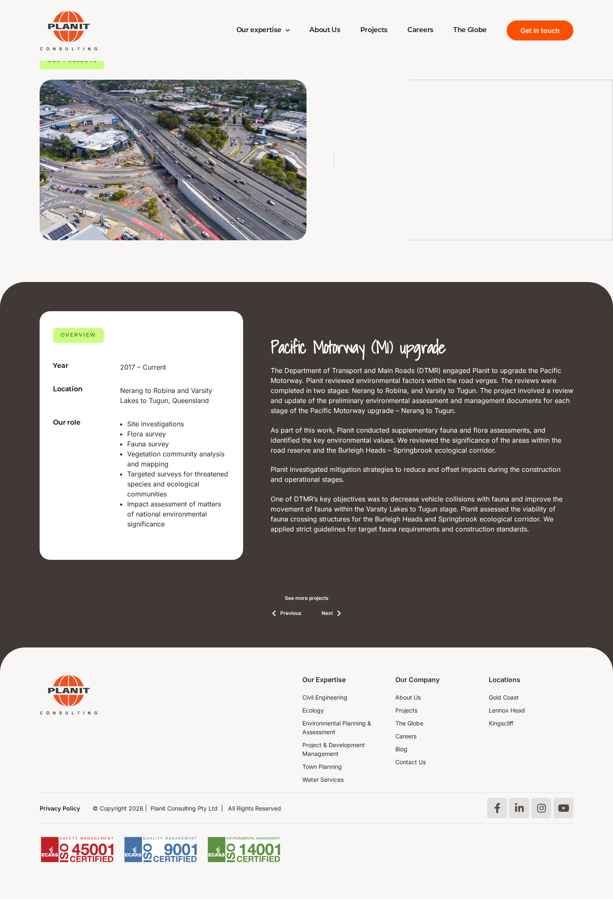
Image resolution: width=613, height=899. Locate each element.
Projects (373, 30)
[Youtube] (563, 808)
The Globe (470, 30)
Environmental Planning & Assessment (336, 727)
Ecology (313, 710)
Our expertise (258, 30)
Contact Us (410, 762)
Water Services (323, 779)
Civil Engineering (324, 697)
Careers (420, 30)
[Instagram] (541, 808)
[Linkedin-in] (519, 808)
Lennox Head (507, 710)
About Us (324, 30)
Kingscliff (501, 723)
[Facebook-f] (497, 808)
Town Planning (322, 766)
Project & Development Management (333, 749)
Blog (401, 749)
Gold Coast (504, 697)
